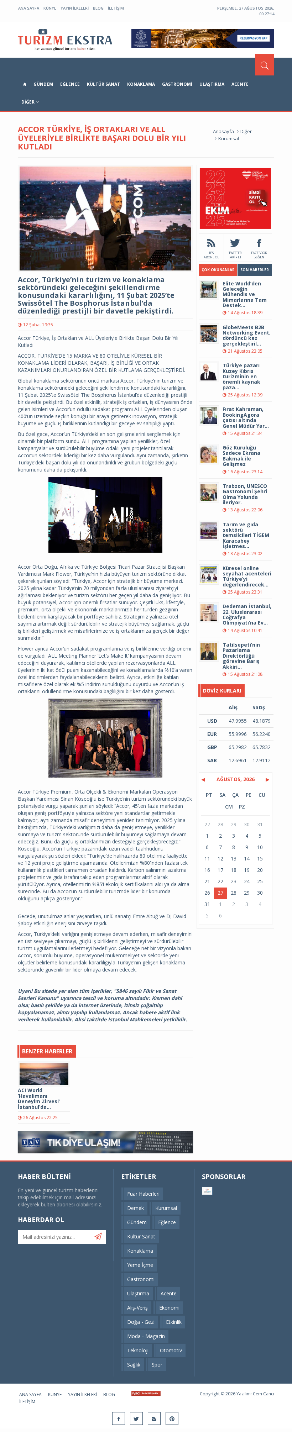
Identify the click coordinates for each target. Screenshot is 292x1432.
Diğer (28, 102)
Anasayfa (223, 131)
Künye (49, 8)
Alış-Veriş (137, 1307)
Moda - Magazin (146, 1336)
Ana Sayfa (28, 8)
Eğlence (70, 84)
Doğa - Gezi (141, 1321)
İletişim (116, 8)
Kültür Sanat (103, 84)
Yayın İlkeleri (75, 8)
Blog (98, 8)
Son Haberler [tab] (254, 269)
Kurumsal (228, 138)
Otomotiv (171, 1350)
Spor (157, 1364)
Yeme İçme (140, 1265)
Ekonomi (169, 1307)
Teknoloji (137, 1350)
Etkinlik (174, 1321)
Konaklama (141, 84)
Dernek (135, 1208)
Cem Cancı (263, 1394)
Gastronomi (177, 84)
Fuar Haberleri (143, 1193)
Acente (240, 84)
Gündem (43, 84)
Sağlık (133, 1364)
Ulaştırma (211, 84)
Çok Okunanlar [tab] (218, 269)
